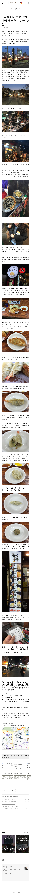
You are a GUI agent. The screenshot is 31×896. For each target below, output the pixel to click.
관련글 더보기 (27, 832)
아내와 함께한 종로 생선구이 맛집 (8, 804)
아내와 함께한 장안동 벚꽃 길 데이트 (9, 802)
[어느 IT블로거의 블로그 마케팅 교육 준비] (7, 767)
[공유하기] (6, 790)
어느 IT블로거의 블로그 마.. (7, 773)
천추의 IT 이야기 (7, 867)
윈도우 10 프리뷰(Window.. (19, 773)
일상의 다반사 (7, 796)
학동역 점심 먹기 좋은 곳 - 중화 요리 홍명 (10, 806)
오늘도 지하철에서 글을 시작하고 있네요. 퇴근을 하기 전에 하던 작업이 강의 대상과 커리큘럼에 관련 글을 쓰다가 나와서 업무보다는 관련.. (7, 777)
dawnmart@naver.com (15, 9)
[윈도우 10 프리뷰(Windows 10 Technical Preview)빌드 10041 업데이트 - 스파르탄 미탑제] (20, 767)
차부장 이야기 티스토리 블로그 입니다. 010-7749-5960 (11, 869)
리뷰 (3, 796)
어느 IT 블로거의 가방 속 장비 (7, 799)
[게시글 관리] (8, 790)
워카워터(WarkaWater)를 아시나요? (9, 808)
